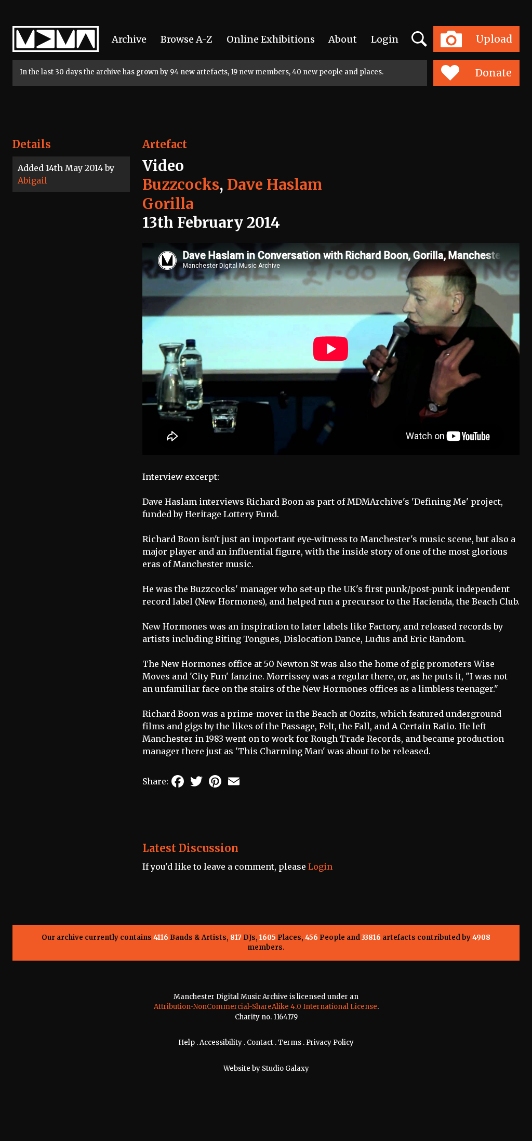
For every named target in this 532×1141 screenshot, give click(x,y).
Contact (260, 1042)
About (342, 39)
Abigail (32, 180)
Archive (129, 39)
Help (186, 1042)
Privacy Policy (330, 1042)
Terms (289, 1042)
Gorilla (168, 203)
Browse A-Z (186, 39)
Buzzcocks (180, 184)
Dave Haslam (274, 184)
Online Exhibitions (271, 39)
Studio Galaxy (285, 1068)
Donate (493, 73)
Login (384, 39)
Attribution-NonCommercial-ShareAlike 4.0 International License (265, 1006)
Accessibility (221, 1042)
